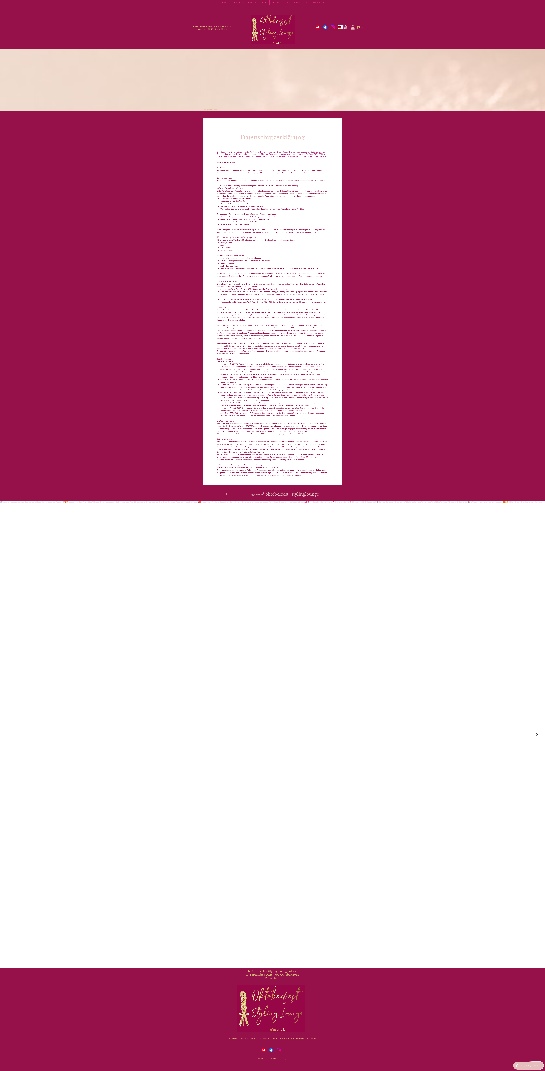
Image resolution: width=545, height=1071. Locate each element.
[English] (346, 27)
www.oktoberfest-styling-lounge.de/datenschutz (250, 475)
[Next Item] (536, 734)
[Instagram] (332, 27)
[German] (340, 27)
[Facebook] (325, 27)
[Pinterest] (317, 27)
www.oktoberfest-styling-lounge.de (256, 191)
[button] (353, 27)
